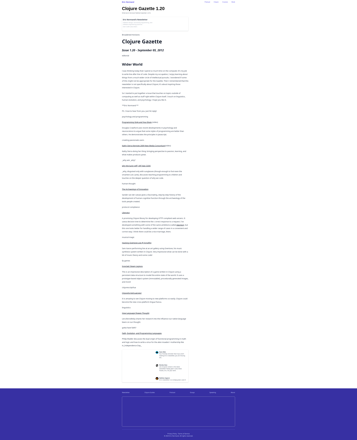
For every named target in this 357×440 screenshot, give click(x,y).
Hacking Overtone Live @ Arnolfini (136, 243)
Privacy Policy (172, 434)
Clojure (216, 2)
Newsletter (126, 392)
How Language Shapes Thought (135, 313)
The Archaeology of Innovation (135, 189)
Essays (192, 392)
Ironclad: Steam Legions (132, 266)
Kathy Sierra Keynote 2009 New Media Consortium (143, 145)
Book (233, 2)
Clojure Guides (149, 392)
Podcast (207, 2)
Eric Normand (128, 2)
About (233, 392)
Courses (225, 2)
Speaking (212, 392)
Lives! (139, 293)
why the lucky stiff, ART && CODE (136, 165)
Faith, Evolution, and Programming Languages (142, 333)
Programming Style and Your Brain (137, 122)
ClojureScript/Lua (129, 293)
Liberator (126, 212)
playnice (180, 225)
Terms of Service (184, 434)
